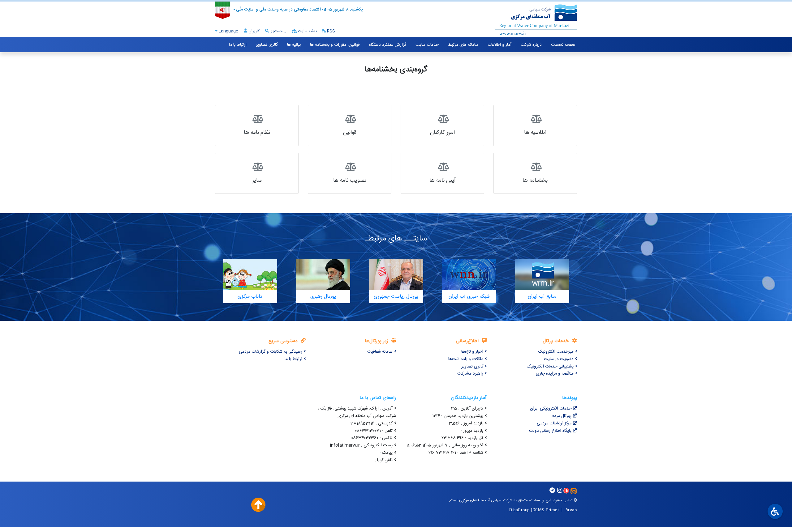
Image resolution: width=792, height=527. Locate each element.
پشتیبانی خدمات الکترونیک (550, 366)
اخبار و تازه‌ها (472, 351)
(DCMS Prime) (545, 509)
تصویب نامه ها (349, 180)
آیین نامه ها (442, 180)
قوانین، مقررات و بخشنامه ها (335, 45)
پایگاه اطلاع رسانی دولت (550, 431)
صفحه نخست (563, 45)
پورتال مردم (561, 416)
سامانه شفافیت (380, 351)
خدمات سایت (427, 45)
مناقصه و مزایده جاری (555, 373)
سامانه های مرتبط (463, 45)
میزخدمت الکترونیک (556, 351)
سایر (257, 180)
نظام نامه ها (257, 132)
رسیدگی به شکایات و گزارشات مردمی (270, 351)
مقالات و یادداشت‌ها (465, 359)
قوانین (349, 132)
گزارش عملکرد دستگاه (387, 45)
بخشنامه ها (535, 180)
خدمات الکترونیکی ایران (550, 408)
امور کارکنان (442, 132)
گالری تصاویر (267, 45)
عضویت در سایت (559, 359)
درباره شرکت (531, 45)
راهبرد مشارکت (470, 373)
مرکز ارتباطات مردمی (554, 423)
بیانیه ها (294, 45)
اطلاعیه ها (535, 132)
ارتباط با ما (238, 45)
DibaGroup (519, 509)
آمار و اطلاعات (499, 45)
